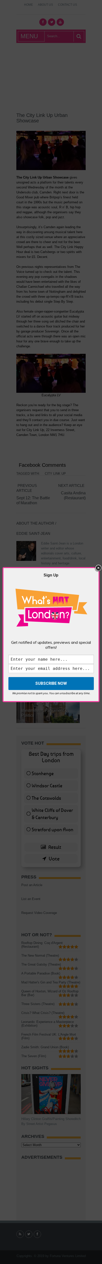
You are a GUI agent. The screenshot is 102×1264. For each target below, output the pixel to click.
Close (98, 568)
